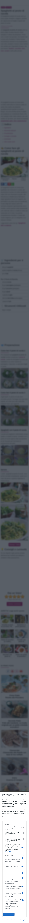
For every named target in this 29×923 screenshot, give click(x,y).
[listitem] (14, 823)
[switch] (23, 827)
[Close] (25, 794)
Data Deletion (5, 920)
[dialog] (14, 857)
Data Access (14, 920)
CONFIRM (9, 914)
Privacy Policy (23, 920)
